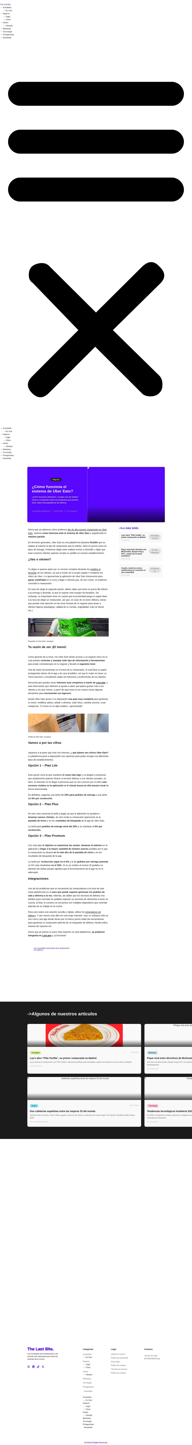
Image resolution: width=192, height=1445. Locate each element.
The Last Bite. (5, 4)
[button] (96, 234)
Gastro (5, 22)
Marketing (7, 28)
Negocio (6, 13)
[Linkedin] (33, 1366)
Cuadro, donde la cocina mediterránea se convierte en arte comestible (133, 570)
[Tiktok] (38, 1366)
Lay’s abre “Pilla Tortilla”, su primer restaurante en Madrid (63, 1058)
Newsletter (7, 37)
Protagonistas (8, 34)
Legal (8, 17)
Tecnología (7, 31)
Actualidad (7, 7)
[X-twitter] (43, 1366)
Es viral (9, 11)
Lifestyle (9, 26)
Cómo (8, 20)
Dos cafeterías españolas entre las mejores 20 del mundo (62, 1111)
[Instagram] (28, 1366)
